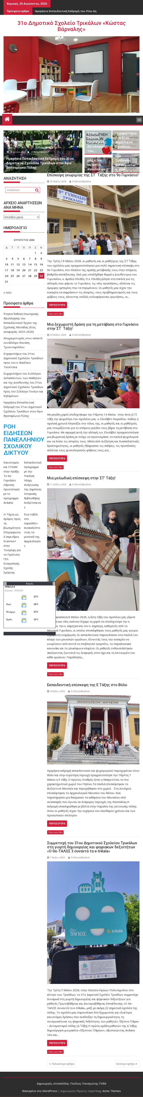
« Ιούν (8, 292)
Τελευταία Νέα (55, 313)
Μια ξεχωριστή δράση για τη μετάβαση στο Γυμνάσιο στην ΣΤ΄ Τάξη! (93, 326)
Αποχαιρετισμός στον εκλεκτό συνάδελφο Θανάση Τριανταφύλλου (23, 342)
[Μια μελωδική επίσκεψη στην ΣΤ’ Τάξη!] (93, 549)
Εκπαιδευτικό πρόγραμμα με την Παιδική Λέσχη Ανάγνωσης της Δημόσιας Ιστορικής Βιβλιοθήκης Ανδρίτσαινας (33, 485)
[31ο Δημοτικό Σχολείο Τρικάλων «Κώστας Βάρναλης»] (7, 118)
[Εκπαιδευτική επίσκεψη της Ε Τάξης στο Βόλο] (93, 729)
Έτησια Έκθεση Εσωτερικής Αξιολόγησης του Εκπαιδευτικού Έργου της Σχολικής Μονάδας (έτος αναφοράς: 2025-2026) (21, 322)
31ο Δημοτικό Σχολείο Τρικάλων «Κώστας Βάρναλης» (72, 26)
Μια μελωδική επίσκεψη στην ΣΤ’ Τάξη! (81, 478)
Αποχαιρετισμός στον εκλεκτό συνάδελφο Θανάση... (97, 165)
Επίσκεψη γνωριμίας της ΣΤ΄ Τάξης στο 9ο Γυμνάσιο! (93, 175)
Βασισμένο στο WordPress (39, 1091)
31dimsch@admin (50, 151)
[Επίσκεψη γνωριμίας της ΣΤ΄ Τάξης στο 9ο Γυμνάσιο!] (93, 220)
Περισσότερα (57, 305)
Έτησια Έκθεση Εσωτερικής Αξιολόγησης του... (97, 142)
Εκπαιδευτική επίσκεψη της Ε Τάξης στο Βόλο (87, 685)
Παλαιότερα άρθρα (63, 1064)
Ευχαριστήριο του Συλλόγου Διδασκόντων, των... (126, 160)
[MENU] (139, 119)
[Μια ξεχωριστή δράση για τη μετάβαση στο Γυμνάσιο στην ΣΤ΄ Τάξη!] (93, 373)
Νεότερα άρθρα (125, 1064)
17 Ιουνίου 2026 (28, 151)
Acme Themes (111, 1091)
